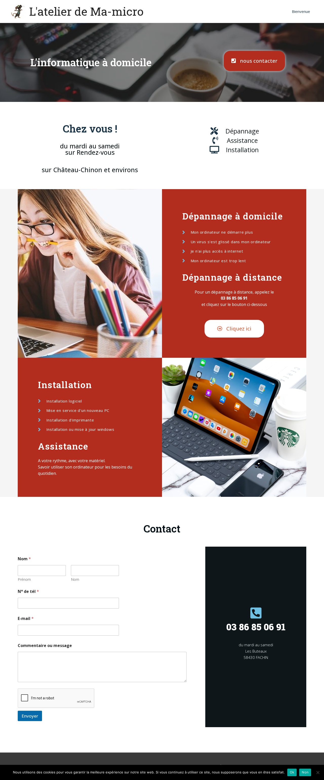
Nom (75, 579)
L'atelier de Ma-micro (86, 11)
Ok (292, 772)
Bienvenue (301, 11)
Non (305, 772)
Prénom (24, 579)
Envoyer (30, 716)
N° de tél (28, 591)
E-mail (26, 618)
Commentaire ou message (45, 645)
